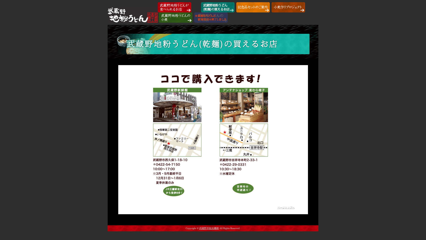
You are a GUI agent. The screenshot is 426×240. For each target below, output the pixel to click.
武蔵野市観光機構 (209, 228)
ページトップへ (286, 207)
